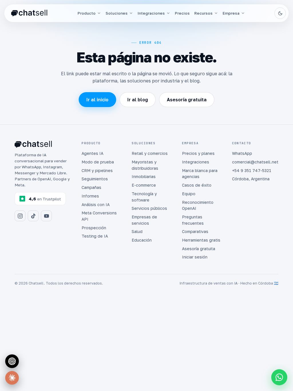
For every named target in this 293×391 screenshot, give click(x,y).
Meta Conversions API (99, 216)
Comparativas (195, 231)
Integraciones (151, 13)
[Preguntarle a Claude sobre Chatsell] (12, 378)
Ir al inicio (97, 99)
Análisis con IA (96, 204)
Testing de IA (95, 236)
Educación (142, 240)
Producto (87, 13)
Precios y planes (198, 153)
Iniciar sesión (194, 256)
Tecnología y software (144, 196)
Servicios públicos (149, 208)
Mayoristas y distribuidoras (145, 165)
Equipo (188, 193)
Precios (182, 13)
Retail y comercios (150, 153)
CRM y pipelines (97, 170)
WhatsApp (242, 153)
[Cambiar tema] (280, 13)
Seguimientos (95, 178)
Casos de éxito (196, 185)
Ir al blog (137, 99)
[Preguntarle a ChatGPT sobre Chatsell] (12, 361)
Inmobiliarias (144, 176)
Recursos (203, 13)
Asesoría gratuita (187, 99)
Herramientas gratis (201, 240)
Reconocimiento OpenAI (197, 205)
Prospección (94, 227)
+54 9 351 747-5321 (251, 170)
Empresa (231, 13)
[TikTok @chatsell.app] (33, 215)
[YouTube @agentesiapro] (46, 215)
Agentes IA (92, 153)
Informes (90, 195)
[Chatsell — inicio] (29, 13)
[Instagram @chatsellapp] (20, 215)
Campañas (91, 187)
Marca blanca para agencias (199, 173)
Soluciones (117, 13)
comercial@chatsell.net (255, 161)
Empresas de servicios (144, 220)
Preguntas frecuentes (193, 220)
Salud (137, 231)
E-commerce (144, 185)
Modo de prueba (98, 161)
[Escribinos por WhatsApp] (279, 377)
